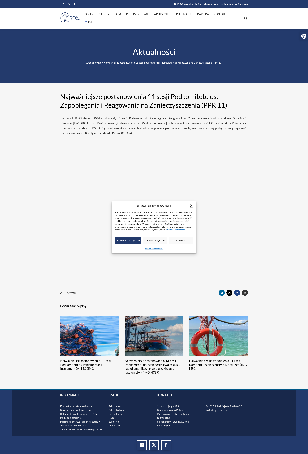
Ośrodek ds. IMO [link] (127, 14)
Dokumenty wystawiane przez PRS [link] (78, 413)
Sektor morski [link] (116, 406)
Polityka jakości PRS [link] (71, 417)
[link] (304, 36)
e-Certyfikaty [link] (225, 4)
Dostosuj (181, 240)
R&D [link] (146, 14)
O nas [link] (89, 14)
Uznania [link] (243, 4)
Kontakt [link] (220, 14)
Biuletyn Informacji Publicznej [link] (76, 410)
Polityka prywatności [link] (154, 248)
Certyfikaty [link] (205, 4)
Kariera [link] (203, 14)
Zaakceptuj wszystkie (128, 240)
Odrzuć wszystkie (155, 240)
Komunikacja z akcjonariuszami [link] (76, 406)
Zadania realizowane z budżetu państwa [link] (81, 429)
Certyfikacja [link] (115, 413)
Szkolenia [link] (114, 421)
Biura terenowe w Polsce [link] (170, 410)
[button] (191, 205)
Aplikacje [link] (161, 14)
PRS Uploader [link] (184, 4)
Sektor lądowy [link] (116, 410)
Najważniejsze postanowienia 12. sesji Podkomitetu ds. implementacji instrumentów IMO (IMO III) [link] (85, 364)
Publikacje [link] (184, 14)
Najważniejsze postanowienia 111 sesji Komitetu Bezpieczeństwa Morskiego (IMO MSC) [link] (218, 364)
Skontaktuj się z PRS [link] (168, 406)
